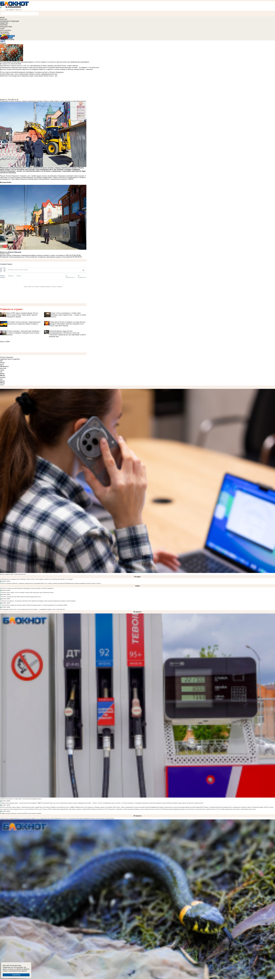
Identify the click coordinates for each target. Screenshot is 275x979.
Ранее (19, 276)
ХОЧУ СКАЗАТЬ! (5, 30)
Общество (3, 99)
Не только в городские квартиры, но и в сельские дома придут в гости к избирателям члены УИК (28, 818)
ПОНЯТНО (16, 975)
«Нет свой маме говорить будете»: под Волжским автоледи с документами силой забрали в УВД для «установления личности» (36, 807)
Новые (2, 276)
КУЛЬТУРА (3, 19)
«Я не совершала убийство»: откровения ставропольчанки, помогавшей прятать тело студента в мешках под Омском (33, 583)
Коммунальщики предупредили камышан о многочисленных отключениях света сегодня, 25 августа (190, 809)
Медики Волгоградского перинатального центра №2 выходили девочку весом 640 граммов (176, 807)
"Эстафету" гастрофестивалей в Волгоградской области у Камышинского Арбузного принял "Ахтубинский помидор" (233, 807)
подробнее (16, 359)
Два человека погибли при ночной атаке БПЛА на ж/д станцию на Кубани (22, 813)
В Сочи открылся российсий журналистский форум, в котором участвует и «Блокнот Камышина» (28, 588)
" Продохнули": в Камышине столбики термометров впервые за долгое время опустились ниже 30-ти (134, 809)
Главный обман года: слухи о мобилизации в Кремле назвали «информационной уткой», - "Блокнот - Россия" (73, 803)
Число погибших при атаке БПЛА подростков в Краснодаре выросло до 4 (22, 596)
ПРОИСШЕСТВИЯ (6, 27)
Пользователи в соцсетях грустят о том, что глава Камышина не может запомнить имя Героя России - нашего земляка (39, 65)
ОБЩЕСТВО (4, 23)
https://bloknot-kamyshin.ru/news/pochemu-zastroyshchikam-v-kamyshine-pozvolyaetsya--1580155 (42, 179)
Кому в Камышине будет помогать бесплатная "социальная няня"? (186, 803)
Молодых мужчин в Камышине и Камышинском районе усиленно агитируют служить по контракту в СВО (34, 255)
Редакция (3, 43)
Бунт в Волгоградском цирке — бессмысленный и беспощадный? (20, 803)
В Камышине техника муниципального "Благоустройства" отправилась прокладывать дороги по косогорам (35, 257)
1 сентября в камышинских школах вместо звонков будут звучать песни (237, 809)
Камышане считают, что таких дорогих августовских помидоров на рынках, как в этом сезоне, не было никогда (85, 818)
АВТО (11, 38)
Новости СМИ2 (5, 341)
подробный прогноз (6, 359)
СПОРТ (2, 28)
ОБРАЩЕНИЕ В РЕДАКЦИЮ (9, 21)
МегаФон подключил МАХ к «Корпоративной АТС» (13, 574)
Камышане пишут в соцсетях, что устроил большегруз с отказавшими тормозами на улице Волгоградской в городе (135, 803)
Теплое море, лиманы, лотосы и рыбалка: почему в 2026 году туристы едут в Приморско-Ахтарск (28, 592)
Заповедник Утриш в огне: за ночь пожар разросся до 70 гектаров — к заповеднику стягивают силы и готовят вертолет (34, 609)
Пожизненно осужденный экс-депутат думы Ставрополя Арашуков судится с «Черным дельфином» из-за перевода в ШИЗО (35, 605)
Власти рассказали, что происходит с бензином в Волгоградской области (22, 798)
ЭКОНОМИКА (4, 32)
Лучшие (10, 276)
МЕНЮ (2, 17)
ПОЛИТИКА (4, 25)
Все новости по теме (7, 64)
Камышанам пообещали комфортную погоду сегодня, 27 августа (84, 583)
